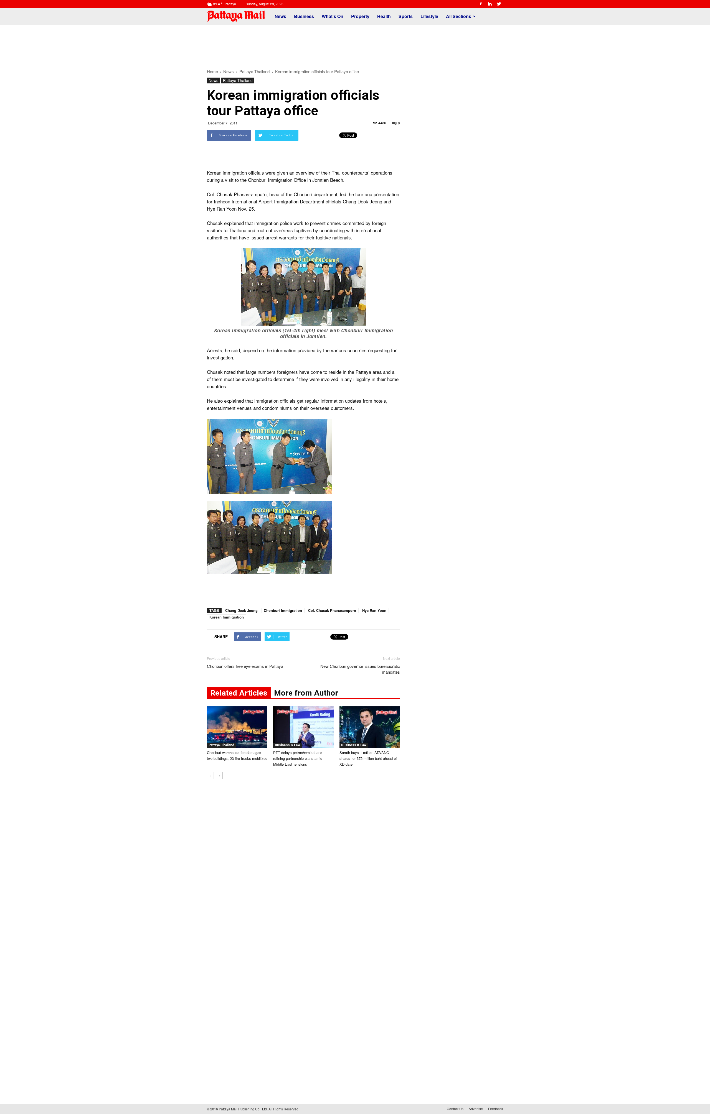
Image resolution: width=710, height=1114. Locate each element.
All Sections (458, 16)
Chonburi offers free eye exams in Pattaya (245, 666)
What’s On (332, 16)
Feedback (495, 1108)
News (280, 16)
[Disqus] (303, 867)
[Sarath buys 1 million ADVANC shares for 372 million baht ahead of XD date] (369, 727)
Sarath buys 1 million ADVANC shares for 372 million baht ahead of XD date (368, 758)
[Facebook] (480, 4)
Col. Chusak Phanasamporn (332, 610)
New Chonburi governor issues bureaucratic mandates (360, 669)
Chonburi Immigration (283, 610)
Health (384, 16)
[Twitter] (499, 4)
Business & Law (287, 745)
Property (360, 16)
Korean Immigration (226, 617)
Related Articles (238, 692)
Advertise (476, 1108)
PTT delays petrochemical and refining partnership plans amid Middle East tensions (297, 758)
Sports (406, 16)
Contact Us (455, 1108)
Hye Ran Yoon (374, 610)
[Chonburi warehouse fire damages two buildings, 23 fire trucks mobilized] (237, 727)
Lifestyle (429, 16)
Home (212, 71)
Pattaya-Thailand (238, 80)
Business (304, 16)
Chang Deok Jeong (241, 610)
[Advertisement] (355, 43)
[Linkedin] (490, 4)
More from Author (306, 692)
